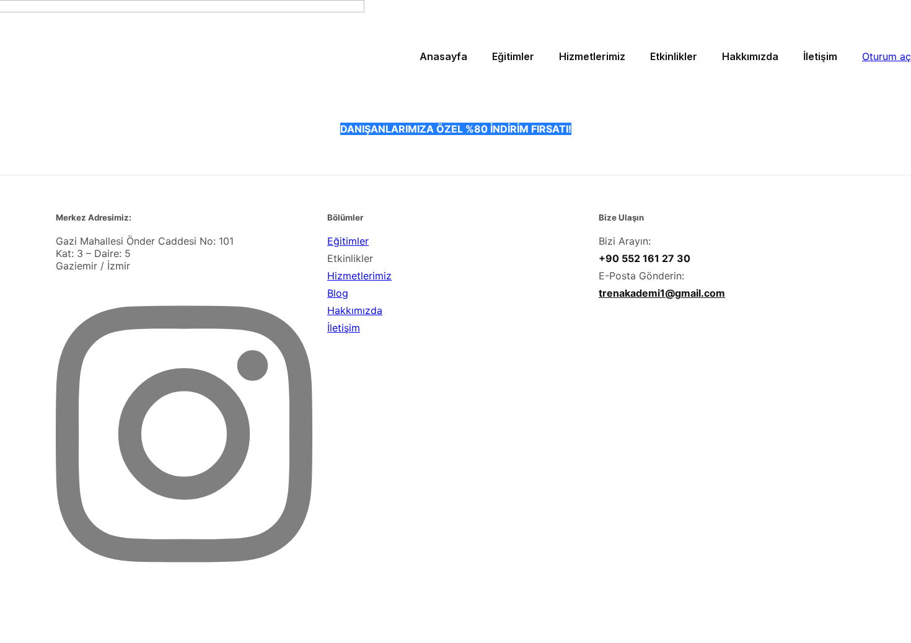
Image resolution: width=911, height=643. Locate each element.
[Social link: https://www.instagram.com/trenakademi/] (189, 597)
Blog (337, 293)
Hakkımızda (354, 310)
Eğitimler (348, 241)
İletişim (343, 328)
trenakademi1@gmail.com (662, 293)
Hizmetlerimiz (359, 275)
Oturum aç (886, 56)
